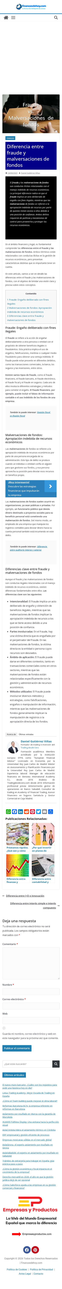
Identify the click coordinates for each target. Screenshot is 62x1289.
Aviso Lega (25, 1273)
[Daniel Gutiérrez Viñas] (13, 743)
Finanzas (10, 138)
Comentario (10, 944)
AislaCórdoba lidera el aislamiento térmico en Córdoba (29, 1130)
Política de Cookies (17, 1269)
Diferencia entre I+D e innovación (25, 895)
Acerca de (11, 734)
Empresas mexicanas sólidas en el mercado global (26, 1139)
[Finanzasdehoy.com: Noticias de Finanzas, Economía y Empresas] (6, 17)
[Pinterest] (35, 1250)
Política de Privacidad (41, 1269)
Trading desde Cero (30, 747)
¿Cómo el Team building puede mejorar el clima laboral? (29, 1100)
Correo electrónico (14, 999)
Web (5, 1013)
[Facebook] (27, 1250)
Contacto (38, 1273)
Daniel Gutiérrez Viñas (30, 173)
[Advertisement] (31, 62)
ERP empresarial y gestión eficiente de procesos (25, 1134)
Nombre (8, 984)
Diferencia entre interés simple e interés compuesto (33, 905)
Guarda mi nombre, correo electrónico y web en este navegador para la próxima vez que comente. (30, 1036)
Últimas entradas (26, 734)
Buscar (56, 1064)
